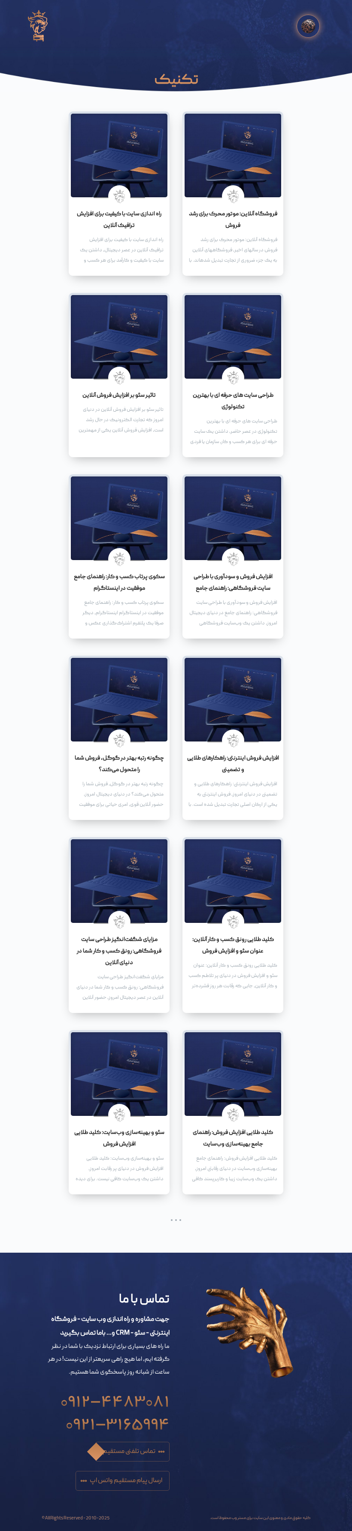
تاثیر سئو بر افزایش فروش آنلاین (119, 395)
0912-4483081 (115, 1398)
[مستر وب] (38, 26)
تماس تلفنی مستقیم (129, 1451)
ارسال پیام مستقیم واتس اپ (126, 1481)
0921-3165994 (118, 1421)
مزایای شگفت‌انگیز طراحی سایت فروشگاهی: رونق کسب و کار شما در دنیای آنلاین (119, 951)
